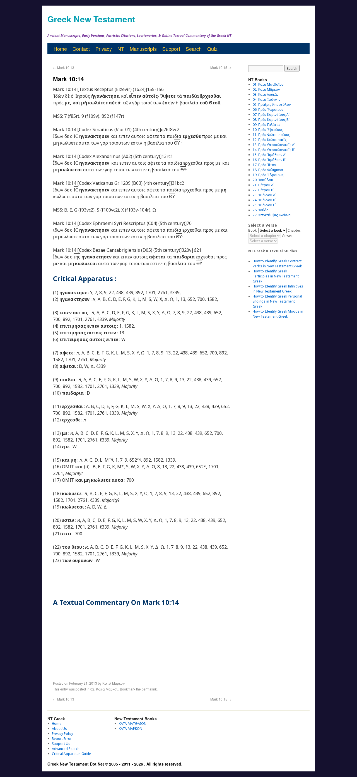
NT (120, 48)
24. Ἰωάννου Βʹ (264, 200)
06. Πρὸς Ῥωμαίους (268, 109)
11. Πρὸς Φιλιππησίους (271, 134)
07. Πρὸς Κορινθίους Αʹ (271, 114)
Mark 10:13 (63, 67)
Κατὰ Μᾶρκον (113, 683)
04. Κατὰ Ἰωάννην (266, 99)
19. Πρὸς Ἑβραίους (268, 174)
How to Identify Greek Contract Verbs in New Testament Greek (277, 263)
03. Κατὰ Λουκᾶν (265, 94)
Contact (81, 48)
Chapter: (294, 230)
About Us (59, 728)
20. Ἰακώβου (263, 180)
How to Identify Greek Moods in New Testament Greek (278, 314)
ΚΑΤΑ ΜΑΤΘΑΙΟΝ (132, 723)
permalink (149, 689)
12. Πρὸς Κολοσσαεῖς (269, 139)
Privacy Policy (62, 733)
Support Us (61, 743)
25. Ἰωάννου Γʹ (264, 205)
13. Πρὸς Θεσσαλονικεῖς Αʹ (274, 144)
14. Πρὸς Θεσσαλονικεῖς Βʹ (274, 149)
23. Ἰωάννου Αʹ (264, 195)
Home (60, 48)
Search (194, 48)
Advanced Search (65, 748)
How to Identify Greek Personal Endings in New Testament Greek (277, 301)
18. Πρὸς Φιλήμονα (268, 169)
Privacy (103, 48)
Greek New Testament (91, 19)
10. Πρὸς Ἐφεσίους (268, 129)
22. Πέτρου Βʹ (263, 190)
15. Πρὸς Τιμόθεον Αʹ (269, 154)
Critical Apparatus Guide (71, 753)
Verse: (287, 235)
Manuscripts (143, 48)
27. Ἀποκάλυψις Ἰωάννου (273, 215)
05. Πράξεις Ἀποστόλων (272, 104)
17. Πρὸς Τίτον (264, 164)
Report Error (62, 738)
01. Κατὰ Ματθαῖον (268, 84)
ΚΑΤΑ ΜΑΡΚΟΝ (130, 728)
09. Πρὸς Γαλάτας (266, 124)
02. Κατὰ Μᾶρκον (104, 689)
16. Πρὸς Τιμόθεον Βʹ (269, 159)
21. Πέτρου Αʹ (263, 185)
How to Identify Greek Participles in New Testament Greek (276, 276)
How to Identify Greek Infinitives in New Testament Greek (278, 289)
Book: (252, 230)
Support (171, 48)
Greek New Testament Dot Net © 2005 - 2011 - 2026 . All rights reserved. (114, 764)
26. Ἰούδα (261, 210)
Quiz (212, 48)
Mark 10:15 (220, 67)
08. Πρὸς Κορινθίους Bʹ (271, 119)
